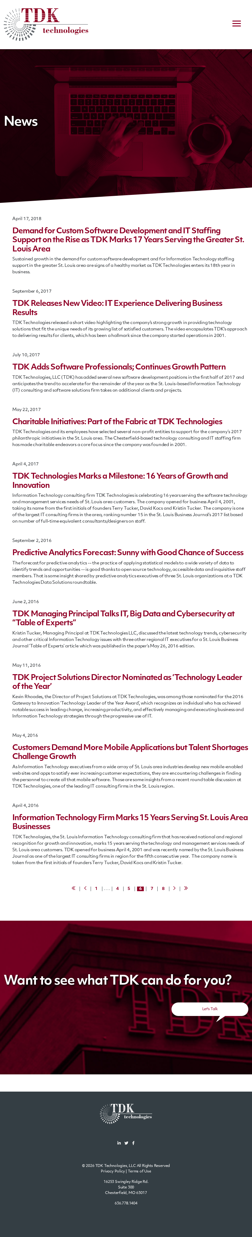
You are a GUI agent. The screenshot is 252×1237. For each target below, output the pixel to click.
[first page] (74, 889)
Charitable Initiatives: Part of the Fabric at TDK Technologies (117, 422)
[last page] (186, 889)
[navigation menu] (236, 24)
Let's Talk (210, 1009)
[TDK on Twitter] (126, 1144)
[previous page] (86, 889)
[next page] (175, 889)
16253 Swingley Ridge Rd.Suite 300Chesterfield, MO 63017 (126, 1187)
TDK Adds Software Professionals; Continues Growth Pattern (119, 367)
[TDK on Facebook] (133, 1144)
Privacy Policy (113, 1171)
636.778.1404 (126, 1203)
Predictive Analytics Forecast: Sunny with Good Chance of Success (127, 553)
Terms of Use (139, 1171)
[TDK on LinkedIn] (119, 1144)
